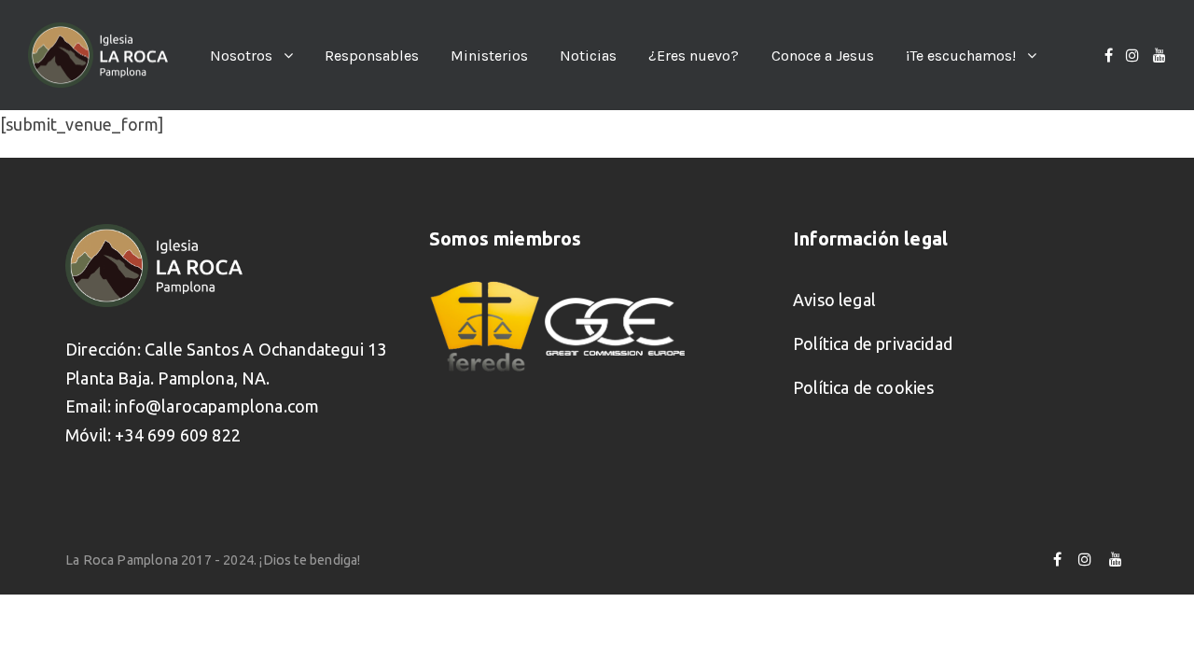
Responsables (372, 55)
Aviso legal (834, 299)
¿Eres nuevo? (693, 55)
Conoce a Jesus (822, 55)
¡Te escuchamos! (961, 55)
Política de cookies (863, 387)
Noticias (588, 55)
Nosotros (241, 55)
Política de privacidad (872, 343)
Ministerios (489, 55)
